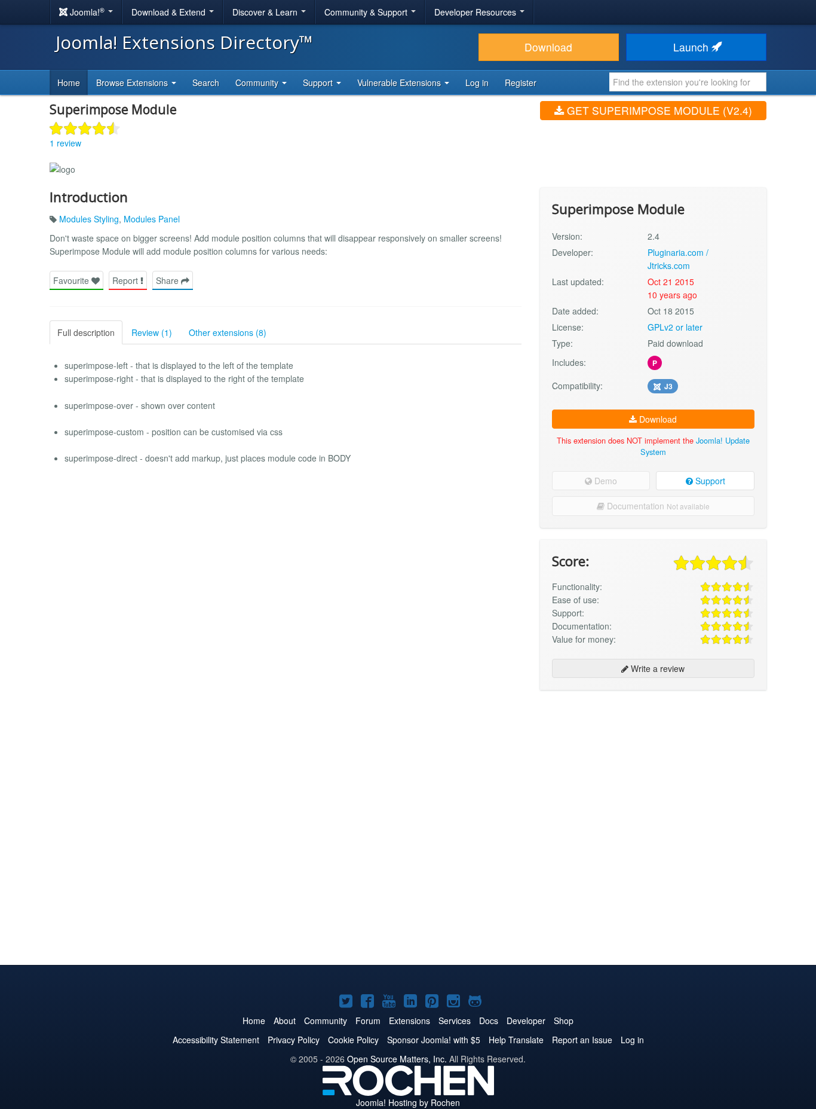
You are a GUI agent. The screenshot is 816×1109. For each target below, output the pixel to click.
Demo (604, 481)
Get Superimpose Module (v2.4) (658, 110)
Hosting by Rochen (408, 1102)
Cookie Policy (353, 1040)
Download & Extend (169, 12)
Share (168, 280)
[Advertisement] (653, 776)
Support (709, 481)
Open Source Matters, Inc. (397, 1059)
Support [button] (319, 82)
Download (548, 46)
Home (68, 82)
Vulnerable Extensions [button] (400, 82)
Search (205, 82)
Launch (692, 46)
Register (520, 82)
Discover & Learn (266, 12)
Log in (477, 82)
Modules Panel (152, 219)
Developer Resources (476, 12)
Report (126, 280)
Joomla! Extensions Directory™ (184, 42)
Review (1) (151, 332)
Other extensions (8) (227, 332)
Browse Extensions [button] (133, 82)
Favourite (72, 280)
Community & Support (367, 12)
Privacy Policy (294, 1040)
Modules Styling (89, 219)
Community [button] (258, 82)
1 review (65, 143)
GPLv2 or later (675, 327)
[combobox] (687, 81)
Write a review (656, 668)
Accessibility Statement (216, 1040)
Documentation (657, 506)
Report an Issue (582, 1040)
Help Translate (516, 1040)
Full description (86, 332)
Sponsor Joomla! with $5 (433, 1040)
